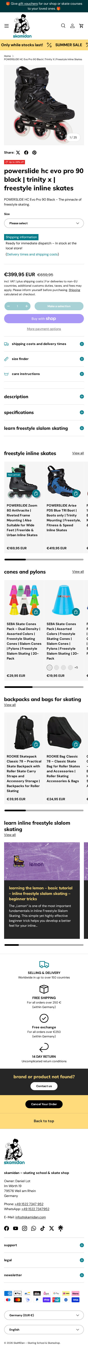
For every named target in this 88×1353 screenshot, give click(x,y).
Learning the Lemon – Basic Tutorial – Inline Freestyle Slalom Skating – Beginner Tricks (40, 893)
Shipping (74, 290)
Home (7, 56)
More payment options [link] (44, 329)
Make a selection (59, 306)
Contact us (44, 1086)
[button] (81, 25)
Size (7, 214)
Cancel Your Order (44, 1104)
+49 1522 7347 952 (29, 1204)
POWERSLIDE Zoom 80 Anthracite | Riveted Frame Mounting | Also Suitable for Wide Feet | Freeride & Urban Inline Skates (22, 520)
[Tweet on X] (18, 152)
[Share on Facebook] (26, 152)
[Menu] (6, 25)
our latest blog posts (48, 3)
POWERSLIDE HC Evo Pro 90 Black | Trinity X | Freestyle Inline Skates (43, 59)
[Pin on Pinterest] (34, 152)
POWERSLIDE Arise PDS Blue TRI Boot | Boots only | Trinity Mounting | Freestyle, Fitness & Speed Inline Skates (64, 517)
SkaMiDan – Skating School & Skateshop (37, 1343)
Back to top (44, 1121)
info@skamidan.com (30, 1217)
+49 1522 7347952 (35, 1209)
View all (78, 453)
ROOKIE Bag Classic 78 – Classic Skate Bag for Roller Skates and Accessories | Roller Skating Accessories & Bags (63, 768)
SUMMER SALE (60, 44)
